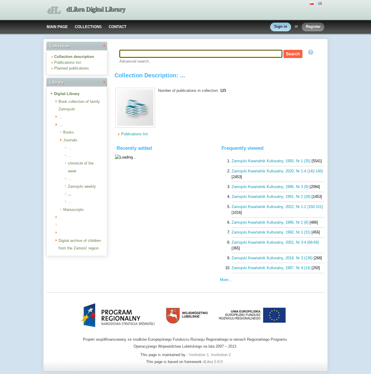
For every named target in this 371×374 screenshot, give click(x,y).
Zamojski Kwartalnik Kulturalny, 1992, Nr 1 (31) (271, 232)
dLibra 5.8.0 (213, 362)
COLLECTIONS (88, 27)
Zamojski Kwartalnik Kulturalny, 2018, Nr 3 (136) (272, 258)
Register (313, 26)
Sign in (280, 26)
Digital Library (66, 94)
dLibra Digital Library (95, 9)
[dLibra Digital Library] (53, 10)
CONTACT (117, 27)
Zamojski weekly (82, 186)
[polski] (312, 3)
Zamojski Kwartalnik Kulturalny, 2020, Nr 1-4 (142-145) (277, 171)
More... (226, 280)
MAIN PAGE (57, 27)
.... (61, 125)
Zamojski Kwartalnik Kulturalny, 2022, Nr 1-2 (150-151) (277, 207)
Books (68, 132)
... (60, 117)
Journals (70, 140)
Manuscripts (73, 209)
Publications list (67, 62)
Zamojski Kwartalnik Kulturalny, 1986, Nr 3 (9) (270, 187)
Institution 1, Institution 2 (210, 355)
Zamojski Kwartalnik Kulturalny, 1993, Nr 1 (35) (271, 161)
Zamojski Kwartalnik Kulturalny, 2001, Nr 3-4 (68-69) (275, 242)
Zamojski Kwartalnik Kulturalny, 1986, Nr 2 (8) (270, 222)
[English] (320, 3)
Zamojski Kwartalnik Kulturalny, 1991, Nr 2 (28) (271, 196)
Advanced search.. (135, 61)
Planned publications (71, 68)
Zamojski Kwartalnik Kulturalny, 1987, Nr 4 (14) (271, 268)
